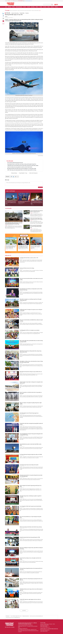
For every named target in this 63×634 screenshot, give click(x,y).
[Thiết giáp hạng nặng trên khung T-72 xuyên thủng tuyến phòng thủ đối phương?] (14, 216)
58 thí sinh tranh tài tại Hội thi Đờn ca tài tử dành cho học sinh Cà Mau (31, 279)
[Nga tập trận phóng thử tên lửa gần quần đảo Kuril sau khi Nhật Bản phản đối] (36, 241)
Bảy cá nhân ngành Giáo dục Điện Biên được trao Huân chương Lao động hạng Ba (31, 341)
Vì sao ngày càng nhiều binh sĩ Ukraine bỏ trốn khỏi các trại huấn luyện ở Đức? (30, 610)
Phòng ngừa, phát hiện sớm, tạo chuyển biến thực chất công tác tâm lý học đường (11, 246)
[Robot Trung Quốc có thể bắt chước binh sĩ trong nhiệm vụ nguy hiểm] (37, 197)
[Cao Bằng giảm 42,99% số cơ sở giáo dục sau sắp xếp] (12, 334)
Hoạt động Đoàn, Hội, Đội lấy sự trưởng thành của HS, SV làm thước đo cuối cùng (31, 289)
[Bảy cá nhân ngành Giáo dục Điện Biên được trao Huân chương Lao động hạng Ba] (12, 344)
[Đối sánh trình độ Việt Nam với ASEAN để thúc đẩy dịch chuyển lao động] (12, 324)
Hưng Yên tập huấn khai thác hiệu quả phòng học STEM (30, 537)
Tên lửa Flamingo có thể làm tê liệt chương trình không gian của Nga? (24, 202)
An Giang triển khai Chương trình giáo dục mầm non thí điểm (31, 454)
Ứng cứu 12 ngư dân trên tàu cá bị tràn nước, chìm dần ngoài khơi (24, 246)
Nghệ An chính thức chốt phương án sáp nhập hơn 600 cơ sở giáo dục (31, 579)
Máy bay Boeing (14, 173)
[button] (42, 244)
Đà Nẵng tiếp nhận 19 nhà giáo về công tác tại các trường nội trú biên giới (31, 310)
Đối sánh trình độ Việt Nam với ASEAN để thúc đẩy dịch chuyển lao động (31, 320)
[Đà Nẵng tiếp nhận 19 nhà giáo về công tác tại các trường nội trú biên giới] (12, 313)
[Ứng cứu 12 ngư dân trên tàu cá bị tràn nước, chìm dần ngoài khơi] (24, 241)
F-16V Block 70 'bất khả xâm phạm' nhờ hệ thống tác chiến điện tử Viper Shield (31, 621)
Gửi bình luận (40, 187)
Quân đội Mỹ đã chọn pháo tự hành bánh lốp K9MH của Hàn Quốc (30, 445)
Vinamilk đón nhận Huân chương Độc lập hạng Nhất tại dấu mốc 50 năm (31, 424)
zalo (3, 13)
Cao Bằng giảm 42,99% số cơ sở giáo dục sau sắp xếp (29, 330)
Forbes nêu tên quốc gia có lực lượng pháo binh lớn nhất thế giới (36, 219)
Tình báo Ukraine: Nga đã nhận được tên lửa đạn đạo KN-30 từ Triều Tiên (31, 569)
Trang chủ (6, 7)
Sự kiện (7, 10)
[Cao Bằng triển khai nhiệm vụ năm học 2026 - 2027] (12, 261)
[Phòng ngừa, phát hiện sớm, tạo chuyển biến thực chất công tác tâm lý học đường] (11, 241)
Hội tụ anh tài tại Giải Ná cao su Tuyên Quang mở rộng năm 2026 (30, 517)
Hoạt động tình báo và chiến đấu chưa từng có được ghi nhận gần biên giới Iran (21, 164)
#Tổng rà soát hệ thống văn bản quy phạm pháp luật (24, 10)
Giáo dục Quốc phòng (15, 13)
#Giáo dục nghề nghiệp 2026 (13, 10)
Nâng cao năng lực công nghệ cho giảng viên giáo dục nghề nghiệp (31, 403)
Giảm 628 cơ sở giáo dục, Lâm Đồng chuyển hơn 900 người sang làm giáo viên (30, 300)
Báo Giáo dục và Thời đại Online (10, 4)
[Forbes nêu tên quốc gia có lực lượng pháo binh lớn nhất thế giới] (27, 219)
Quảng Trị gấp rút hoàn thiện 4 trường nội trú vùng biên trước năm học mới (31, 383)
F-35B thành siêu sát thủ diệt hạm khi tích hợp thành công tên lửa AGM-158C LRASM (22, 165)
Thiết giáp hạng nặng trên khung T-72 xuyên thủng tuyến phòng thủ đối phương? (13, 223)
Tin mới (3, 23)
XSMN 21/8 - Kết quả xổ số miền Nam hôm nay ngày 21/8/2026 (31, 630)
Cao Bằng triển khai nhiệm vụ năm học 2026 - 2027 (29, 257)
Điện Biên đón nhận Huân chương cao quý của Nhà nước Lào (31, 371)
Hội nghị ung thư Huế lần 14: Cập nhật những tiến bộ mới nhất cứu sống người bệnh (31, 476)
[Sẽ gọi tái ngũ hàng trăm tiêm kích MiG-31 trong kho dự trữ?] (27, 212)
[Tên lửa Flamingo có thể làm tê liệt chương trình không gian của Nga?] (24, 197)
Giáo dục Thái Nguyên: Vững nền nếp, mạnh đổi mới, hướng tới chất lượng (31, 548)
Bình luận (3, 21)
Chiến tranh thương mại (33, 173)
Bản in (3, 18)
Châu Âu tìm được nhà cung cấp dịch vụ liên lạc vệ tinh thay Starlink (19, 167)
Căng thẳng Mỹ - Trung (23, 173)
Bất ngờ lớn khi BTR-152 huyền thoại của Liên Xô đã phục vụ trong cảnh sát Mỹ (21, 168)
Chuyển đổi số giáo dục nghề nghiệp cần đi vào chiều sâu (30, 599)
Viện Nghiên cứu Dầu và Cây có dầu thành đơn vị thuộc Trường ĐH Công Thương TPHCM (31, 362)
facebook (3, 15)
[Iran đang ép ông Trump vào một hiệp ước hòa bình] (12, 197)
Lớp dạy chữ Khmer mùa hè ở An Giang (27, 268)
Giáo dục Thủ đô (56, 4)
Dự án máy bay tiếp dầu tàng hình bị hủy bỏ (15, 162)
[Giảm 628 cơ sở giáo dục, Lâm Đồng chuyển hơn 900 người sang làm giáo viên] (12, 303)
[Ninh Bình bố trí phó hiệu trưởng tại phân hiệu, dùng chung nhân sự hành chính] (12, 355)
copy (17, 176)
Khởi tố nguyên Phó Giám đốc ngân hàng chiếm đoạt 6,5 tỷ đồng (30, 486)
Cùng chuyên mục (10, 191)
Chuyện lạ (27, 13)
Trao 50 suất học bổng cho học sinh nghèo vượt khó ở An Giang (30, 559)
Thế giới (8, 13)
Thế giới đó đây (22, 13)
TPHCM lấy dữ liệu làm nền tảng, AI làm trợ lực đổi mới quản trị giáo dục (31, 590)
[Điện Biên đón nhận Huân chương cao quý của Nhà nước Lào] (12, 375)
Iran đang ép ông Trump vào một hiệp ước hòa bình (12, 202)
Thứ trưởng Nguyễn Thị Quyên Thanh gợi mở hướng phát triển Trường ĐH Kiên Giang (31, 434)
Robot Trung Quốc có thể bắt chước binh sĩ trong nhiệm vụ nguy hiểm (36, 202)
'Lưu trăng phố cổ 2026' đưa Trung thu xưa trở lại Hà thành (30, 506)
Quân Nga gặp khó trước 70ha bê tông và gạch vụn (29, 413)
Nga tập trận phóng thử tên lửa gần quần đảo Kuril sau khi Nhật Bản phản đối (36, 246)
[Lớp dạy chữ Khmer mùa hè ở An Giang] (12, 272)
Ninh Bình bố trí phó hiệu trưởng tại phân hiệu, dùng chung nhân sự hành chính (30, 352)
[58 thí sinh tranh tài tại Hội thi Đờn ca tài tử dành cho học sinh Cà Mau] (12, 282)
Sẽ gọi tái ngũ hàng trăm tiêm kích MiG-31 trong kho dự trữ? (36, 211)
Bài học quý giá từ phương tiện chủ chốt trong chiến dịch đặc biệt (36, 226)
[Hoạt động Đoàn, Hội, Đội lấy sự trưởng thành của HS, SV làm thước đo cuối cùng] (12, 293)
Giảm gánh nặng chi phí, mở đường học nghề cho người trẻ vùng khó (30, 496)
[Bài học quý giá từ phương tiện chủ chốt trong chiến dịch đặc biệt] (27, 227)
